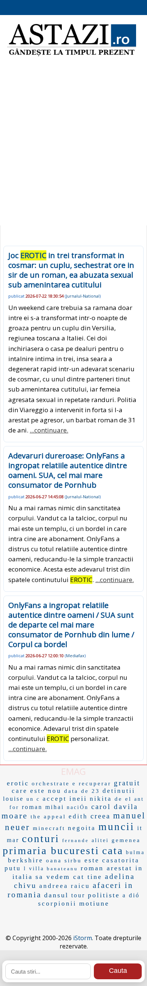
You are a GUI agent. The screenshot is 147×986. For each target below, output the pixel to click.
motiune (94, 903)
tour (78, 895)
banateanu (62, 868)
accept (55, 798)
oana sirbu (64, 860)
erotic (18, 783)
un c (33, 799)
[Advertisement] (73, 144)
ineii (78, 798)
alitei (100, 840)
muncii (116, 826)
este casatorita (111, 860)
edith (78, 816)
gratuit (127, 783)
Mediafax (75, 655)
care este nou (36, 790)
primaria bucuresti (51, 850)
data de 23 (82, 791)
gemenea (126, 840)
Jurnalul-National (83, 296)
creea (100, 816)
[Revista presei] (71, 55)
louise (13, 798)
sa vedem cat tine (68, 876)
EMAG (73, 771)
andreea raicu (64, 885)
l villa (34, 868)
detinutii (119, 790)
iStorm (82, 938)
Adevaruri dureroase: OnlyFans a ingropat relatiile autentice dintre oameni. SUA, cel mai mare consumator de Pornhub (67, 470)
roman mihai (43, 807)
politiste (104, 895)
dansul (56, 895)
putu (13, 868)
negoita (82, 828)
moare (15, 815)
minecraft (49, 828)
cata (112, 850)
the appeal (48, 817)
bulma (135, 852)
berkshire (25, 860)
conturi (41, 838)
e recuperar (91, 783)
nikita (101, 798)
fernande (75, 840)
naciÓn (78, 807)
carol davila (114, 807)
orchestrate (51, 783)
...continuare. (49, 430)
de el (123, 799)
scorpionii (57, 903)
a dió (131, 895)
